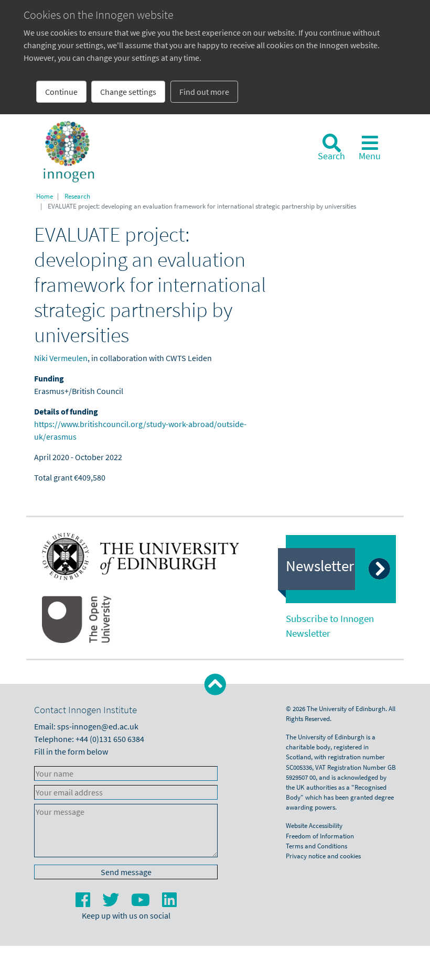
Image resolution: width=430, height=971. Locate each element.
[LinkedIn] (169, 903)
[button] (215, 684)
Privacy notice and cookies (323, 856)
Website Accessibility (314, 825)
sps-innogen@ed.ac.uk (97, 726)
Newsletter (320, 566)
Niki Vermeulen (61, 358)
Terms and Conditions (316, 846)
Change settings (128, 91)
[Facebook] (84, 903)
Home (44, 196)
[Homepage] (68, 151)
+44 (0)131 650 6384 (110, 739)
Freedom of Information (320, 836)
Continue (61, 91)
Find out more (204, 91)
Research (77, 196)
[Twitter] (111, 903)
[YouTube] (141, 903)
